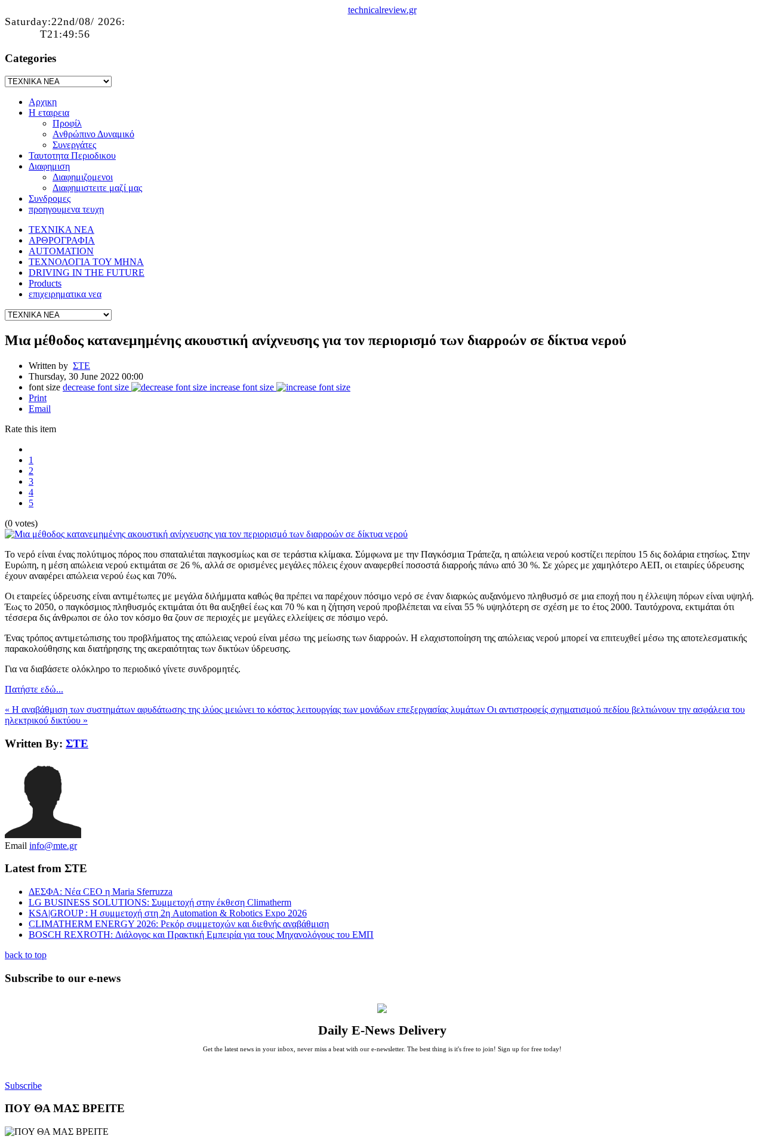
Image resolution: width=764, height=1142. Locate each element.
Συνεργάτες (74, 145)
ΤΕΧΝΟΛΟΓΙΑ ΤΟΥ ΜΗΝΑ (86, 262)
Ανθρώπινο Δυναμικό (93, 134)
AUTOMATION (61, 251)
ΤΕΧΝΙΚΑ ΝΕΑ (61, 229)
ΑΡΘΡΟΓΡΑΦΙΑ (62, 240)
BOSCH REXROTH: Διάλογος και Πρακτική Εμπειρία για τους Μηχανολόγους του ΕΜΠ (201, 934)
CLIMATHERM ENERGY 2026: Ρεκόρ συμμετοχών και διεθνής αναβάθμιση (179, 924)
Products (45, 283)
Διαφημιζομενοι (83, 177)
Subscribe (23, 1086)
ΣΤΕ (81, 366)
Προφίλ (67, 123)
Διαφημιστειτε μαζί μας (97, 188)
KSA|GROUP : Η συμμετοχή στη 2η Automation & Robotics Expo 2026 (168, 913)
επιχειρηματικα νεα (65, 294)
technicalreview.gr (382, 10)
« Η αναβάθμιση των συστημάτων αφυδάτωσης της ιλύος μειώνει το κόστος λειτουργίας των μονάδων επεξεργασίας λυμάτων (246, 709)
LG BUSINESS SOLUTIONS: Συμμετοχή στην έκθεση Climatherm (160, 902)
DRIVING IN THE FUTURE (86, 272)
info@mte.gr (53, 846)
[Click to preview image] (206, 534)
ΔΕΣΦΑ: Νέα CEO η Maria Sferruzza (100, 891)
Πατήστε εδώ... (34, 689)
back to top (26, 955)
